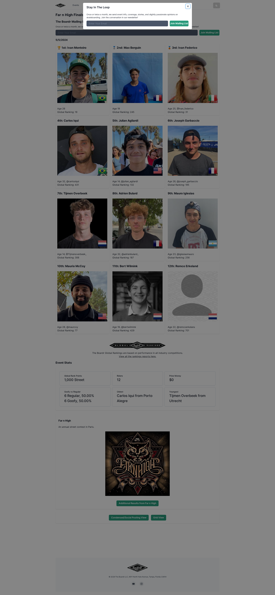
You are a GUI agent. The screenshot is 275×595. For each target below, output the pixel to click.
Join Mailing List (179, 23)
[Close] (188, 6)
